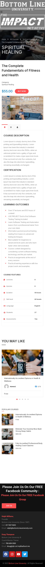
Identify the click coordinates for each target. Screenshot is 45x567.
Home (4, 39)
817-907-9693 (11, 525)
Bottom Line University (17, 563)
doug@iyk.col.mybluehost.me (18, 546)
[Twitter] (25, 554)
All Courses (14, 39)
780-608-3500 (11, 543)
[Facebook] (6, 554)
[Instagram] (12, 554)
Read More (22, 362)
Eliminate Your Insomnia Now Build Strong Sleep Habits (28, 430)
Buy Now (22, 91)
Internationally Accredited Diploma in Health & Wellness (22, 379)
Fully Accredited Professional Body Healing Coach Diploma (29, 444)
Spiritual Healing (28, 39)
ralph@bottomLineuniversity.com (19, 528)
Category (5, 82)
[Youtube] (18, 554)
